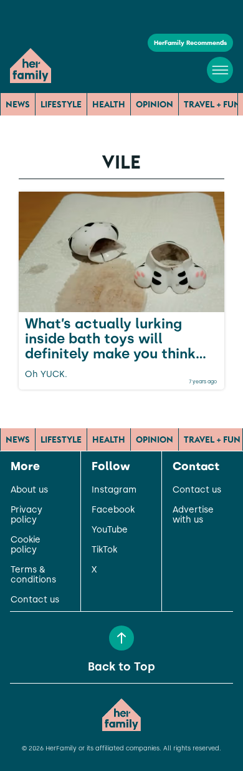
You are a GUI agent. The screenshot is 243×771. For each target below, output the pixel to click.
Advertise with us (193, 515)
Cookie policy (25, 545)
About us (29, 490)
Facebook (113, 510)
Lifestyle (61, 104)
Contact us (35, 600)
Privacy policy (26, 515)
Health (108, 104)
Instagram (114, 490)
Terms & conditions (33, 575)
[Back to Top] (121, 638)
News (18, 104)
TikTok (104, 550)
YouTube (110, 530)
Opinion (154, 104)
